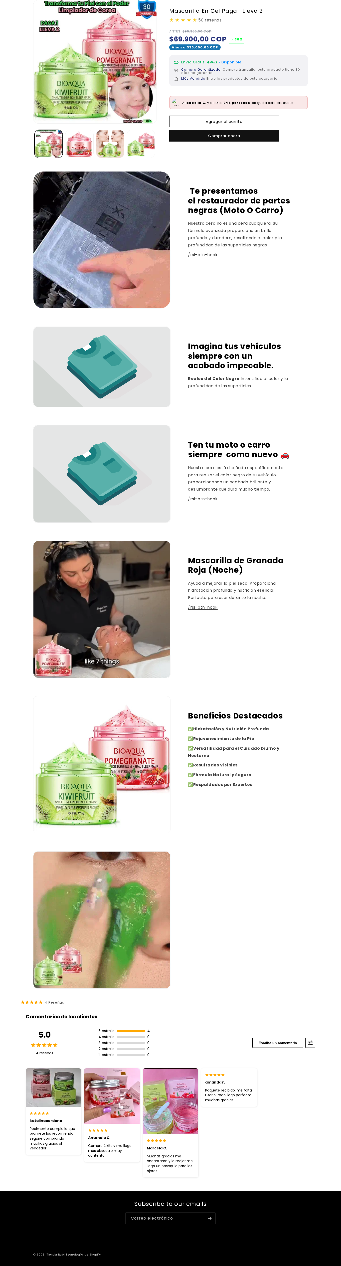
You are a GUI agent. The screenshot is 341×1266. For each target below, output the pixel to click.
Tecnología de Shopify (83, 1255)
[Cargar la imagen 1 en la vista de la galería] (48, 144)
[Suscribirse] (209, 1218)
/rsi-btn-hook (203, 255)
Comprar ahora (224, 135)
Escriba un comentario (278, 1043)
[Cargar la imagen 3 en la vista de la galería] (110, 144)
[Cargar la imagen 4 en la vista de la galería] (141, 144)
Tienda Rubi (55, 1255)
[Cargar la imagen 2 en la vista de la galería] (79, 144)
